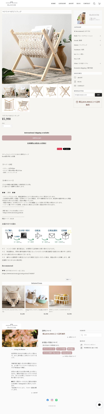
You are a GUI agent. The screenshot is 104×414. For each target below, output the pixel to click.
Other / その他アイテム (81, 63)
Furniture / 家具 (79, 50)
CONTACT (86, 3)
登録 (98, 95)
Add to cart (37, 138)
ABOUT (71, 3)
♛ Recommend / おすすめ (82, 31)
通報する (68, 279)
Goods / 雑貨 (78, 40)
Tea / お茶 (77, 59)
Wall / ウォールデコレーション (83, 36)
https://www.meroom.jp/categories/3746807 (18, 273)
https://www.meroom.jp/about (13, 213)
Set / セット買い (79, 54)
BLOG (78, 3)
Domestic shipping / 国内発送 (83, 68)
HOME (53, 3)
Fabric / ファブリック (80, 45)
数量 (3, 123)
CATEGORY (62, 3)
